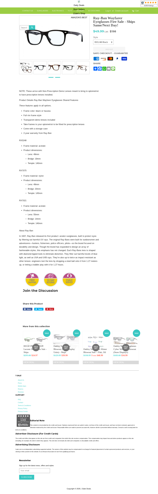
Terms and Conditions (58, 481)
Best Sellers (79, 9)
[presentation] (23, 68)
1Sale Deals (86, 489)
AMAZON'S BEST (79, 17)
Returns (20, 389)
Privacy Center (23, 411)
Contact (20, 402)
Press (20, 383)
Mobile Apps (22, 386)
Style (95, 37)
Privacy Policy (22, 408)
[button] (51, 77)
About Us (21, 380)
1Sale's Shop (79, 13)
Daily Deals (79, 5)
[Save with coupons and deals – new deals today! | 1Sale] (79, 2)
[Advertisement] (121, 126)
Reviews (21, 392)
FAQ (19, 399)
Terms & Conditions (24, 405)
